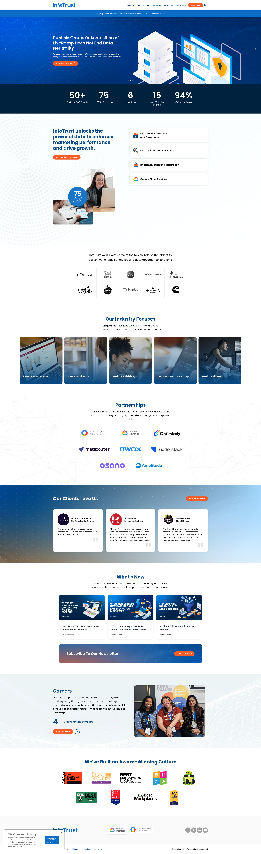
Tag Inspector (102, 14)
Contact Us (98, 849)
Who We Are (181, 5)
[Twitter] (193, 830)
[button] (5, 49)
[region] (33, 840)
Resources (168, 5)
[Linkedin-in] (199, 830)
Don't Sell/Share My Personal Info (78, 849)
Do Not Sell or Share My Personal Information (52, 840)
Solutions (130, 5)
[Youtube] (205, 830)
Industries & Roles (154, 5)
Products (140, 5)
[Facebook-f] (188, 830)
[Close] (61, 833)
